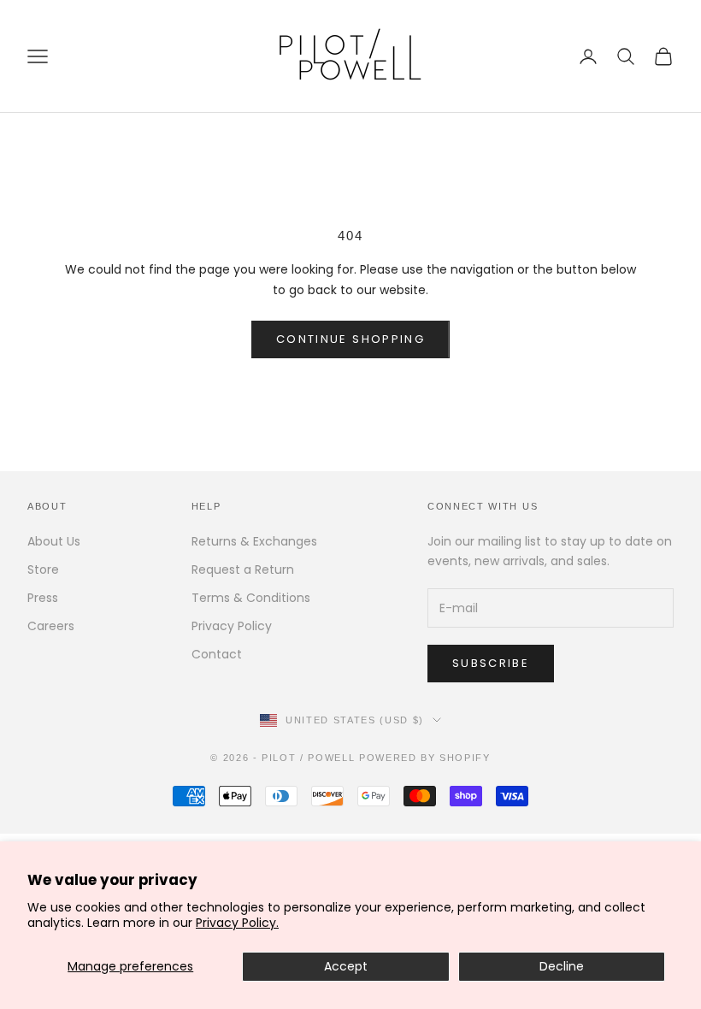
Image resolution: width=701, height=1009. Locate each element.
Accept (346, 966)
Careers (50, 625)
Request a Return (242, 569)
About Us (53, 541)
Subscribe (490, 663)
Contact (216, 654)
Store (43, 569)
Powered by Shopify (425, 757)
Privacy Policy (231, 625)
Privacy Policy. (237, 922)
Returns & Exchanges (254, 541)
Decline (561, 966)
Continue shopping (350, 339)
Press (42, 597)
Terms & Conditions (250, 597)
